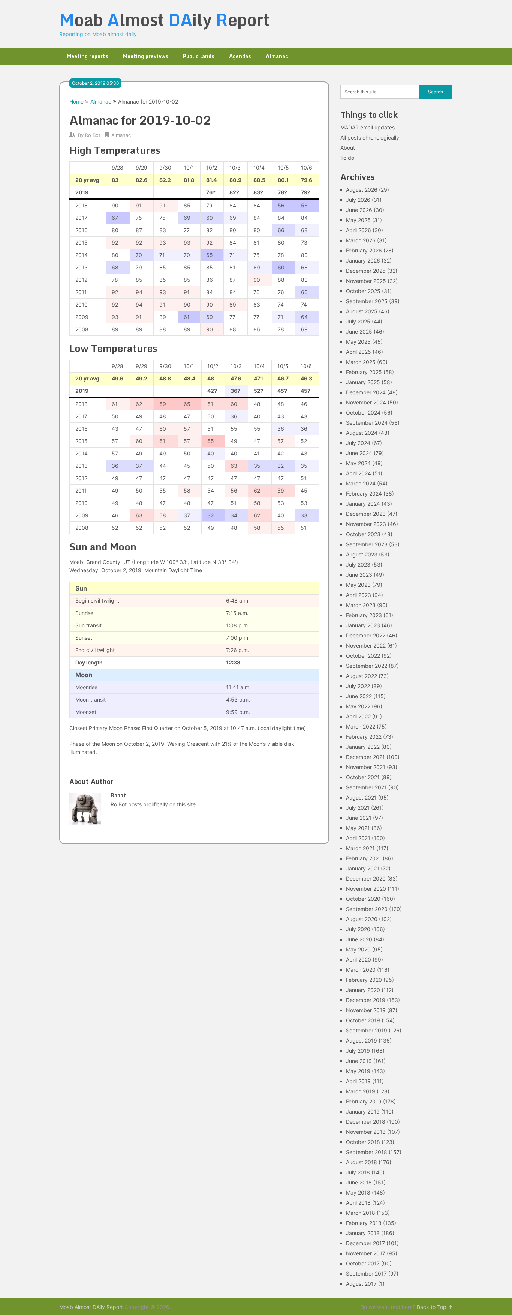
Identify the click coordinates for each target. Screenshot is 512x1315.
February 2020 (364, 980)
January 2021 (362, 868)
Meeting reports (87, 56)
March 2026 (361, 240)
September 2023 (367, 544)
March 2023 (361, 605)
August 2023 (361, 554)
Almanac (277, 56)
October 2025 (363, 291)
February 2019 (364, 1101)
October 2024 (363, 412)
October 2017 (363, 1263)
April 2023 (358, 595)
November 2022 (366, 645)
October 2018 (363, 1142)
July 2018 (358, 1172)
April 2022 (358, 716)
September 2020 (367, 909)
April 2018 (358, 1202)
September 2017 (366, 1273)
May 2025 (358, 341)
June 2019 (359, 1061)
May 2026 (358, 220)
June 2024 (359, 453)
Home (76, 101)
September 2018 (366, 1152)
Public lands (198, 56)
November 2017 (365, 1253)
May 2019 (358, 1071)
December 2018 (365, 1121)
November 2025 (366, 281)
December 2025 (366, 271)
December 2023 (366, 514)
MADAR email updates (367, 127)
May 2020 (358, 949)
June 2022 (359, 696)
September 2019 (366, 1030)
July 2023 (358, 564)
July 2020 (358, 929)
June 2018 (359, 1182)
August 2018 (361, 1162)
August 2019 (361, 1040)
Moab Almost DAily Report (91, 1307)
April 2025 (358, 352)
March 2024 (361, 483)
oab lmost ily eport (164, 19)
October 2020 (363, 899)
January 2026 (363, 260)
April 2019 (358, 1081)
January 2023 (363, 625)
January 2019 (363, 1111)
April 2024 (358, 473)
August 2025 (361, 311)
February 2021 (363, 858)
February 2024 (364, 493)
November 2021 (365, 767)
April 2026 (358, 230)
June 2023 (359, 574)
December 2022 (365, 635)
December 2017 (365, 1243)
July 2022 (358, 686)
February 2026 (364, 250)
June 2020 (359, 939)
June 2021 (358, 818)
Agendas (240, 56)
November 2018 (366, 1132)
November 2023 (366, 524)
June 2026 (359, 210)
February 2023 (364, 615)
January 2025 (363, 382)
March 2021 (360, 848)
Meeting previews (145, 56)
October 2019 (363, 1020)
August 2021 (361, 797)
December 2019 (365, 1000)
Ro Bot (92, 135)
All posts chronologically (369, 137)
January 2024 (363, 503)
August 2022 (361, 676)
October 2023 (363, 534)
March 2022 (360, 726)
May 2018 (358, 1192)
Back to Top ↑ (435, 1307)
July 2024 (358, 443)
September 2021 (366, 787)
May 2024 (358, 463)
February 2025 (364, 372)
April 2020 (358, 959)
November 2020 (366, 888)
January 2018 (363, 1233)
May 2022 (358, 706)
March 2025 (361, 362)
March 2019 (360, 1091)
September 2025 (367, 301)
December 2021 (365, 757)
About (347, 147)
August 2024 (361, 433)
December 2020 (366, 878)
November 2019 (366, 1010)
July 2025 (358, 321)
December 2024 (366, 392)
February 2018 (364, 1223)
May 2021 (358, 828)
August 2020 (361, 919)
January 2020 (363, 990)
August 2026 (361, 189)
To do (347, 158)
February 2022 (364, 736)
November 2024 (366, 402)
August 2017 (361, 1283)
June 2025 (359, 331)
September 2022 (366, 666)
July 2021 (358, 807)
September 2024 (367, 422)
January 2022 (363, 747)
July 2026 (358, 200)
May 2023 (358, 585)
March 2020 (361, 969)
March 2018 (360, 1213)
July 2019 (358, 1050)
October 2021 (363, 777)
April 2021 (358, 838)
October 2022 (363, 655)
